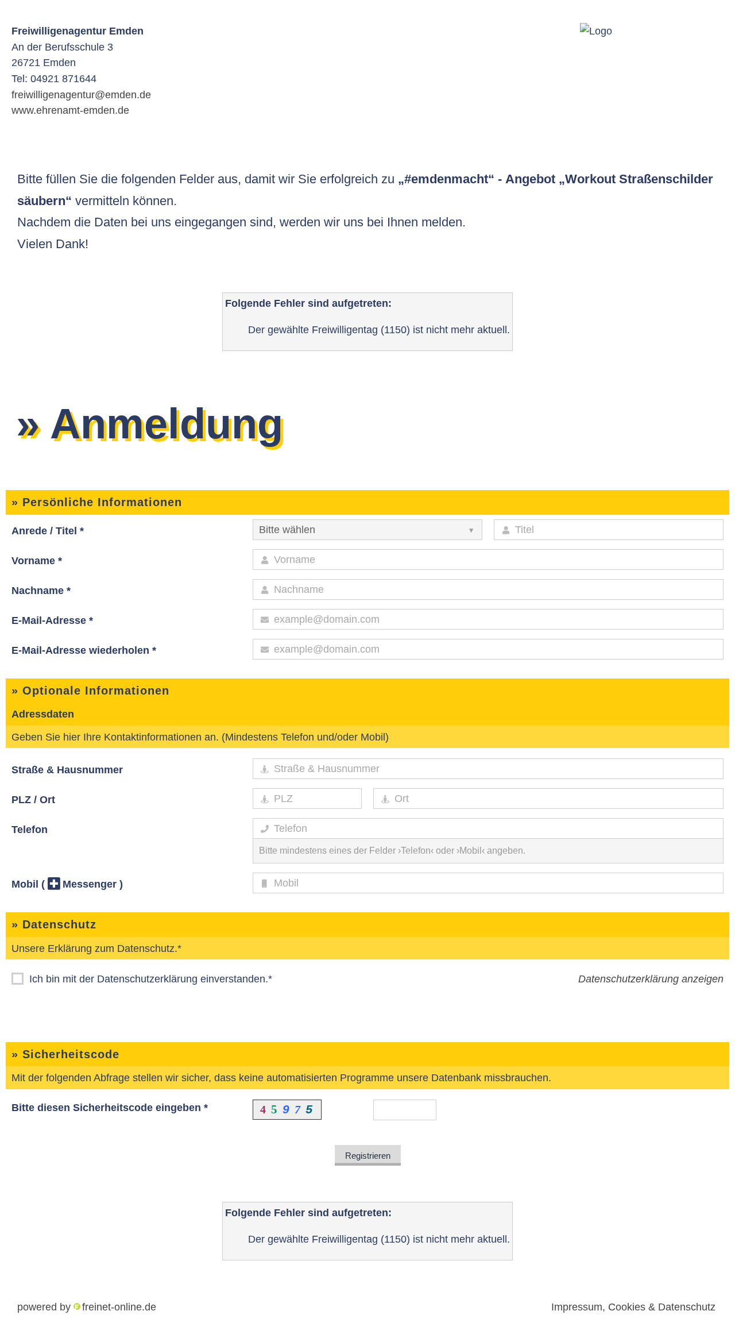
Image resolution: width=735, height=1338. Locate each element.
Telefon (29, 829)
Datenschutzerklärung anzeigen (651, 979)
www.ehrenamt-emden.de (70, 110)
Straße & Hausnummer (67, 770)
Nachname (41, 590)
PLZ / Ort (33, 799)
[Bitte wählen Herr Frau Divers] (367, 529)
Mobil (67, 884)
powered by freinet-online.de (86, 1307)
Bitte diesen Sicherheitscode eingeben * (109, 1107)
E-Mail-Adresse (52, 620)
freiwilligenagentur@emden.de (81, 94)
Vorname (36, 560)
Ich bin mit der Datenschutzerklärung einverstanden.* (149, 979)
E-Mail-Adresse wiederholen (83, 650)
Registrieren (367, 1155)
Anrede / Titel (47, 531)
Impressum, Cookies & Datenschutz (633, 1307)
